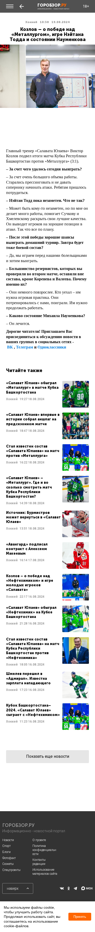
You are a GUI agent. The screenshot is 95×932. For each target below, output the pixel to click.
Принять (79, 917)
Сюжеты (8, 864)
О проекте (39, 840)
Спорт (6, 846)
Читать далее (47, 394)
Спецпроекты (11, 870)
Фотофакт (9, 858)
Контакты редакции (39, 862)
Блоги (6, 852)
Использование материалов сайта (44, 872)
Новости (8, 840)
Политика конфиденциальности (44, 850)
